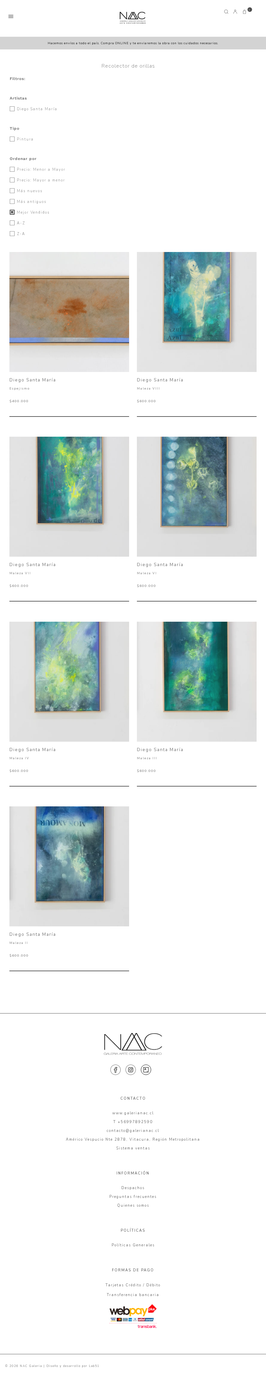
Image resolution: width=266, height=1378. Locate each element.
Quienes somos (133, 1205)
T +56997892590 (133, 1122)
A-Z (20, 223)
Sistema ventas (133, 1148)
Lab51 (94, 1366)
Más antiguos (30, 201)
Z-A (20, 234)
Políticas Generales (133, 1245)
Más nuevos (28, 191)
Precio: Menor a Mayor (40, 169)
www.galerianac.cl (133, 1113)
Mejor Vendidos (32, 212)
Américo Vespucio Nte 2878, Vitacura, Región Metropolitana (133, 1139)
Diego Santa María (36, 109)
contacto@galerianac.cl (133, 1130)
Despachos (133, 1188)
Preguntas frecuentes (133, 1196)
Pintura (24, 139)
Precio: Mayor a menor (40, 180)
